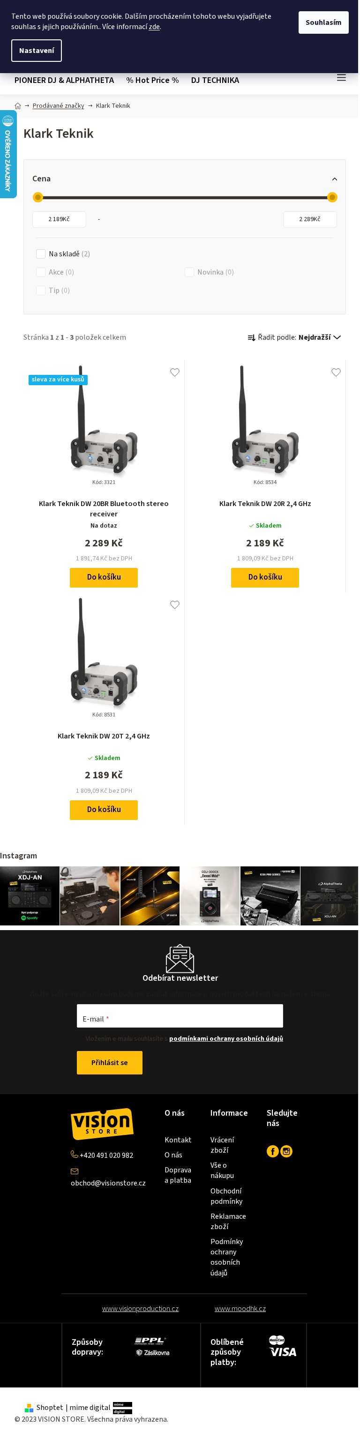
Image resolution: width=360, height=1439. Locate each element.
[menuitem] (67, 81)
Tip (58, 290)
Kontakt (178, 1140)
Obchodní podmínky (226, 1196)
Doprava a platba (178, 1175)
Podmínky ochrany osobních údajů (226, 1257)
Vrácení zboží (222, 1145)
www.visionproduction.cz (140, 1309)
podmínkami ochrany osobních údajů (226, 1039)
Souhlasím (324, 22)
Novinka (214, 272)
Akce (60, 272)
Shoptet (50, 1407)
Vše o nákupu (222, 1170)
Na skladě (68, 254)
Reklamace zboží (228, 1221)
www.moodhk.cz (240, 1309)
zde (154, 27)
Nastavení (36, 50)
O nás (173, 1155)
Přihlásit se (109, 1063)
